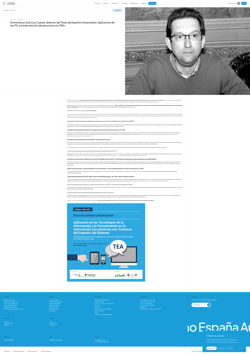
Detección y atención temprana (104, 303)
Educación (98, 305)
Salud (96, 312)
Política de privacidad (18, 351)
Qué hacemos (114, 3)
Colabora (143, 3)
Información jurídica (146, 303)
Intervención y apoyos (10, 305)
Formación (20, 19)
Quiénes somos (54, 300)
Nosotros (105, 3)
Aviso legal (6, 351)
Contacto (52, 311)
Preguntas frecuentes (10, 307)
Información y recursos (11, 303)
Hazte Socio (53, 323)
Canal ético (143, 307)
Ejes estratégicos (54, 305)
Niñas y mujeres (99, 311)
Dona (244, 3)
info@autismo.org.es (55, 340)
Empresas (52, 325)
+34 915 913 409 (8, 340)
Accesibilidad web (45, 351)
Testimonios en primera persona (13, 309)
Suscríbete (196, 305)
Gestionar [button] (221, 348)
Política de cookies (32, 351)
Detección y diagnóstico (11, 301)
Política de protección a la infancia (150, 309)
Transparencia (133, 3)
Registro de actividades (147, 305)
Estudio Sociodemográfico (103, 309)
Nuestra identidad (54, 303)
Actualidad (124, 3)
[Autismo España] (9, 3)
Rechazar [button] (229, 348)
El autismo (97, 3)
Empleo (97, 307)
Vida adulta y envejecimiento (103, 314)
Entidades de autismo (56, 301)
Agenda (6, 325)
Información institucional (147, 300)
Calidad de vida (99, 301)
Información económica (147, 301)
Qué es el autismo (9, 300)
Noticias (13, 10)
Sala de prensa (8, 323)
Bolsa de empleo (54, 309)
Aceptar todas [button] (211, 348)
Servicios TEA (53, 307)
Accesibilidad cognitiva (102, 300)
